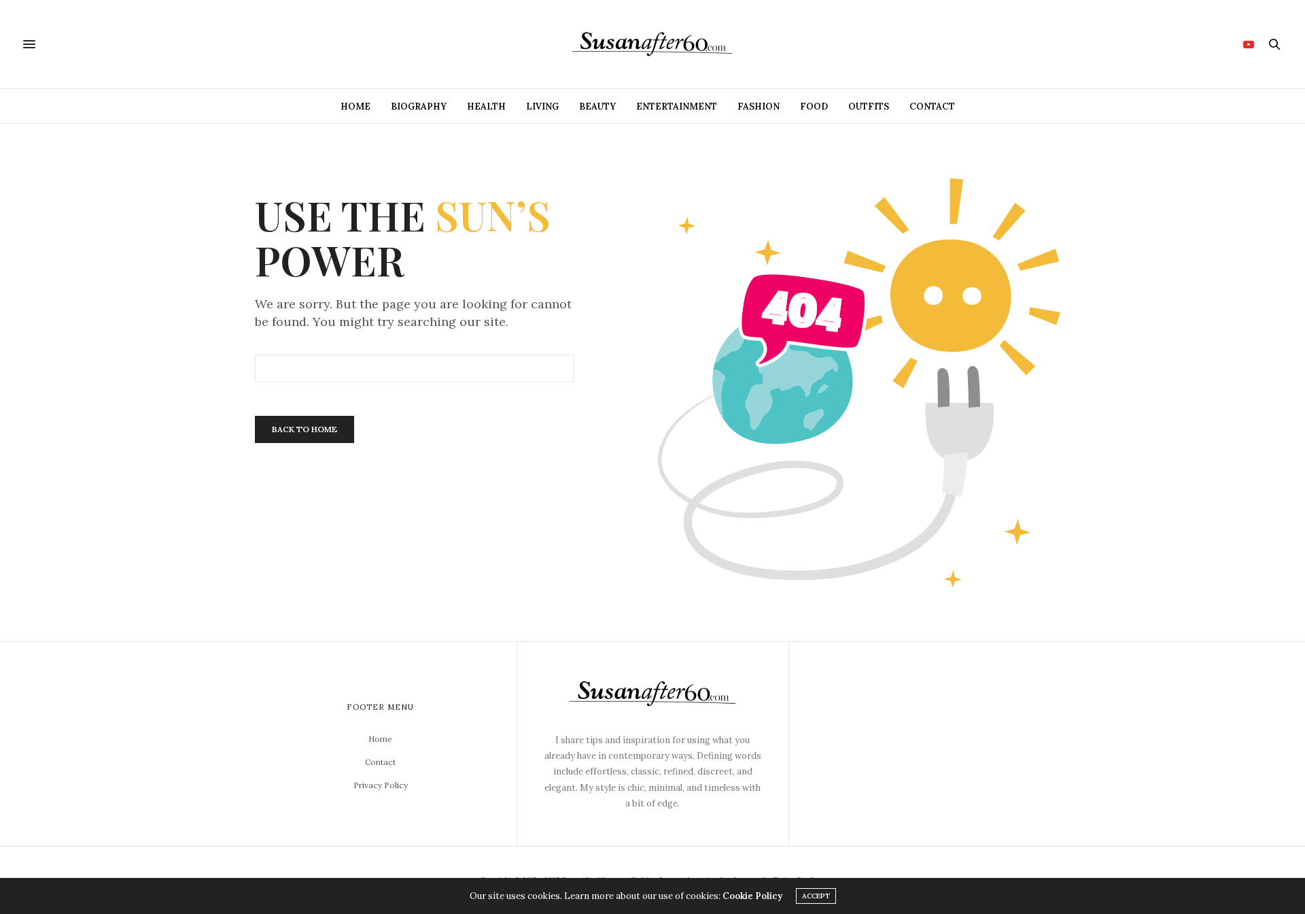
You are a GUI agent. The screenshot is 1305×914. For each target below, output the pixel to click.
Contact (932, 106)
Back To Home (304, 429)
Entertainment (676, 106)
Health (486, 106)
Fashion (758, 106)
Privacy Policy (380, 785)
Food (814, 106)
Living (542, 106)
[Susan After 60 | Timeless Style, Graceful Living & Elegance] (652, 44)
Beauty (597, 106)
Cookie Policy (752, 896)
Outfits (868, 106)
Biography (419, 106)
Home (355, 106)
